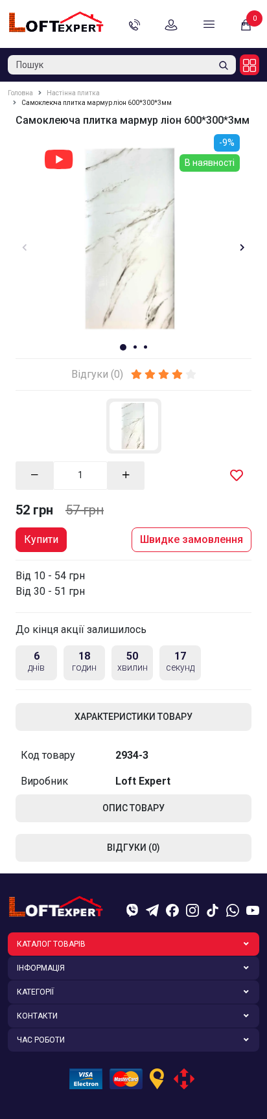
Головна (20, 93)
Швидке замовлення (191, 539)
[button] (123, 347)
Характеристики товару (133, 716)
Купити (41, 539)
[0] (245, 24)
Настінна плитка (73, 93)
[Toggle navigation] (209, 23)
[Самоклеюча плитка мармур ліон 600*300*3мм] (133, 237)
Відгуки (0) (133, 847)
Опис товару (133, 808)
